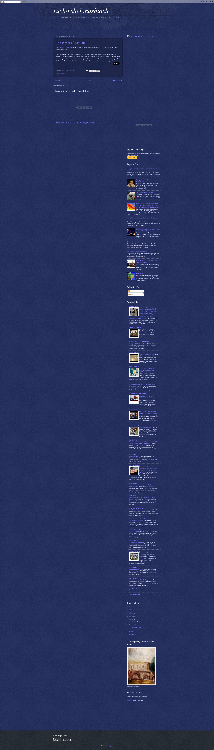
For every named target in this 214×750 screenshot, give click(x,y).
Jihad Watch (133, 589)
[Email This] (90, 71)
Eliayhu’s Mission (134, 531)
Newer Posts (58, 80)
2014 (130, 607)
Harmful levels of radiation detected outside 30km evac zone (143, 219)
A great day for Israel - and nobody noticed (140, 580)
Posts (131, 291)
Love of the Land (134, 465)
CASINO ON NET (59, 123)
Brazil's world (140, 273)
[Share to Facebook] (97, 71)
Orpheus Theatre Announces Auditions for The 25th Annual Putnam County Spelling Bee (143, 442)
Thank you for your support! (137, 542)
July (132, 631)
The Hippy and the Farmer (136, 510)
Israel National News (66, 47)
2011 (130, 616)
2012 (130, 613)
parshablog (132, 454)
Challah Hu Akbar (135, 551)
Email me (130, 700)
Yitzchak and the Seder (145, 427)
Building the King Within (136, 569)
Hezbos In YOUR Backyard (137, 393)
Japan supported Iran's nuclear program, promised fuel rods (147, 261)
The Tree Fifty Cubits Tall (136, 520)
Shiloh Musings (134, 367)
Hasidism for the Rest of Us (137, 519)
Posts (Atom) (65, 85)
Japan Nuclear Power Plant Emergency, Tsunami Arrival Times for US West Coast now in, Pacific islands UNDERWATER (148, 205)
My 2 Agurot (133, 578)
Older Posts (118, 80)
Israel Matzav (133, 483)
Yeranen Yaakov (134, 383)
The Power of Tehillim (71, 42)
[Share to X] (95, 71)
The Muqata (133, 540)
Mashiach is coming (135, 327)
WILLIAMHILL (90, 123)
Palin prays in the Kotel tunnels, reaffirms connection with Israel (143, 169)
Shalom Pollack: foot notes (136, 343)
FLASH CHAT (81, 123)
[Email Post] (86, 70)
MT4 (66, 123)
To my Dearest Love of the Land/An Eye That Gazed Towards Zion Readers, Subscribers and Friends (148, 469)
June (132, 634)
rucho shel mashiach (81, 10)
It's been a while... (134, 456)
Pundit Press (133, 440)
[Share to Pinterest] (99, 71)
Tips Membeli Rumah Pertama (147, 553)
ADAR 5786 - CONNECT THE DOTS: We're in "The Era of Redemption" (147, 397)
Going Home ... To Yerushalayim (139, 341)
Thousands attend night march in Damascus (139, 242)
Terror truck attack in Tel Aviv (144, 192)
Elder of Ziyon (133, 306)
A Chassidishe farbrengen (137, 426)
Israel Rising (133, 567)
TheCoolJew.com (134, 594)
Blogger (110, 746)
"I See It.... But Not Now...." (146, 354)
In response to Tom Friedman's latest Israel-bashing (146, 180)
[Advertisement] (94, 26)
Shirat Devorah (134, 352)
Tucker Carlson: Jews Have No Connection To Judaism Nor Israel (148, 412)
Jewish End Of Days (135, 530)
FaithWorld (132, 495)
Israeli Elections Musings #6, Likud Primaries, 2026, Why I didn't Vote (147, 370)
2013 (130, 610)
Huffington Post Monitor (136, 508)
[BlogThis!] (93, 71)
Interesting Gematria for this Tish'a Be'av (140, 384)
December (134, 622)
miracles (63, 74)
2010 (130, 619)
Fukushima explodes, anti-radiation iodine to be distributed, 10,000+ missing (148, 230)
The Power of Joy (144, 329)
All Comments (134, 295)
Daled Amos (133, 410)
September (134, 625)
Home (88, 80)
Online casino (72, 123)
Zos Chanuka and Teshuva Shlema (137, 251)
